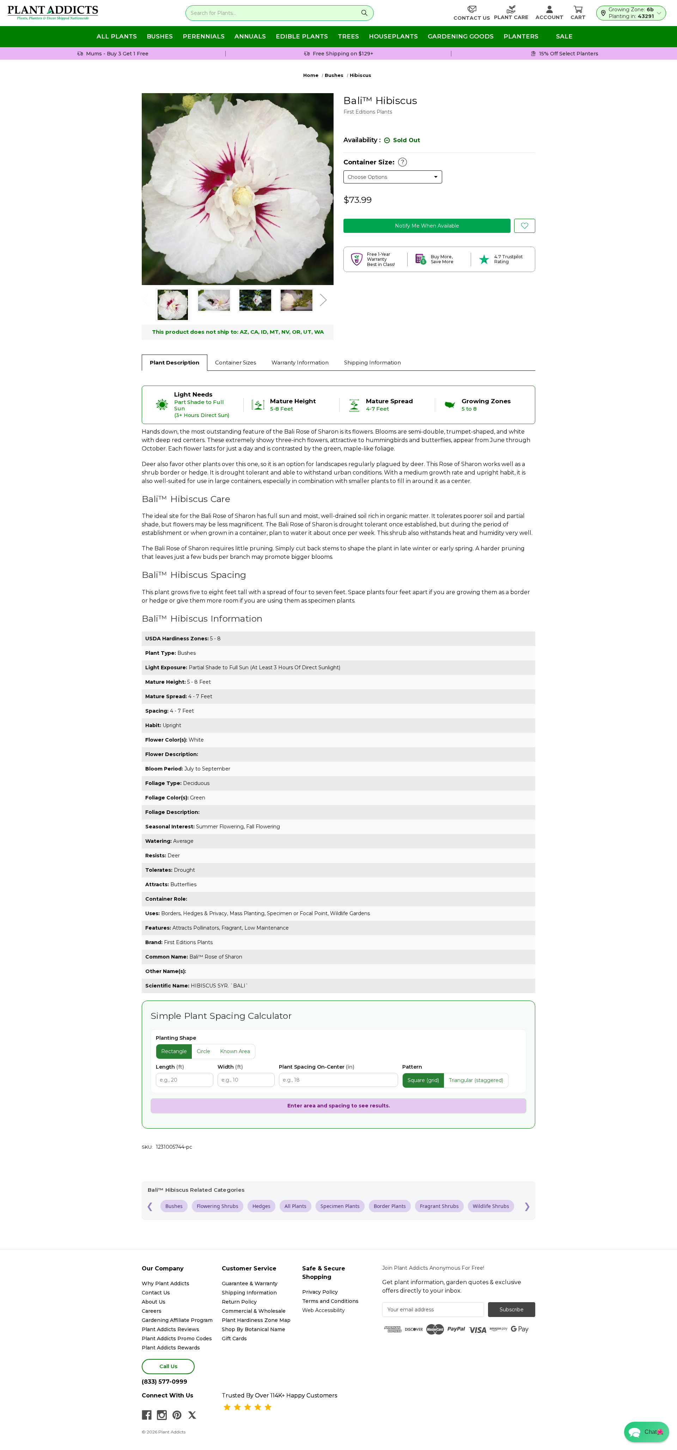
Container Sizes (235, 362)
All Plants (117, 36)
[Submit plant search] (364, 13)
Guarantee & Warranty (249, 1283)
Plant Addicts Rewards (171, 1348)
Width (230, 1067)
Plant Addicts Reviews (170, 1329)
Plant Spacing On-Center (316, 1067)
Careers (151, 1311)
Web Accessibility (323, 1310)
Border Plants (390, 1206)
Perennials (204, 36)
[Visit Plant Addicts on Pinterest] (177, 1415)
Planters (521, 36)
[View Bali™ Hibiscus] (173, 305)
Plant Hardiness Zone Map (256, 1320)
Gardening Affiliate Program (177, 1320)
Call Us (168, 1366)
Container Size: (373, 162)
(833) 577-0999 (164, 1381)
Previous (145, 299)
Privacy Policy (320, 1292)
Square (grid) (423, 1080)
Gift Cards (234, 1338)
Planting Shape (176, 1038)
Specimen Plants (340, 1206)
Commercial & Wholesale (254, 1311)
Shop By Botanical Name (253, 1329)
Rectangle (174, 1051)
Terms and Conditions (330, 1301)
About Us (153, 1302)
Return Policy (239, 1302)
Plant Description (174, 362)
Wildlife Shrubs (491, 1206)
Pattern (412, 1067)
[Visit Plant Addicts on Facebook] (147, 1415)
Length (170, 1067)
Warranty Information (300, 362)
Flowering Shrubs (217, 1206)
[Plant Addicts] (52, 13)
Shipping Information (372, 362)
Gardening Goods (461, 36)
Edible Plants (302, 36)
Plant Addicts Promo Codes (177, 1338)
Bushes (160, 36)
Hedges (261, 1206)
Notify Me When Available (427, 226)
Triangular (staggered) (476, 1080)
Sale (564, 36)
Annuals (250, 36)
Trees (348, 36)
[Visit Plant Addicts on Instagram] (162, 1415)
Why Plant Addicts (165, 1283)
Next (323, 299)
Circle (203, 1051)
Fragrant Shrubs (439, 1206)
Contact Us (156, 1292)
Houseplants (393, 36)
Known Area (235, 1051)
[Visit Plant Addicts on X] (192, 1415)
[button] (646, 1432)
